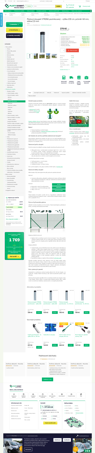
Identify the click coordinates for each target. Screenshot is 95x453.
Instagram (55, 416)
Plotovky (9, 57)
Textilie (8, 162)
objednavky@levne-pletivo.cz (49, 410)
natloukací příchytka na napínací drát (49, 131)
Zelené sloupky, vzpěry (12, 93)
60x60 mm (10, 107)
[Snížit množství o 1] (65, 51)
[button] (79, 121)
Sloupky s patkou (12, 119)
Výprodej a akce (10, 85)
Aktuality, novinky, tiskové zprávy (29, 414)
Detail (39, 347)
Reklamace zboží (14, 408)
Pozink (72, 57)
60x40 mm (10, 103)
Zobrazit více (47, 379)
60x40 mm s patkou (12, 105)
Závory (8, 188)
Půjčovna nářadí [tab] (32, 96)
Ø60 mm (9, 113)
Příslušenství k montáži (12, 184)
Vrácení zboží (14, 410)
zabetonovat (32, 109)
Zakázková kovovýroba (16, 418)
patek (37, 112)
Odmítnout (58, 440)
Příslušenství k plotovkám (13, 147)
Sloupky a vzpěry (11, 91)
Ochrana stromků (11, 160)
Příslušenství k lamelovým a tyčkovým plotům (15, 149)
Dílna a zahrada (10, 166)
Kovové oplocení (11, 71)
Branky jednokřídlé (11, 176)
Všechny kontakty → (79, 413)
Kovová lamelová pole (13, 77)
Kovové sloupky (11, 81)
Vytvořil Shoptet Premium (84, 436)
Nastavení (28, 449)
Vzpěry (9, 109)
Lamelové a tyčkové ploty (13, 69)
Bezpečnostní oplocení (12, 63)
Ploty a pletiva (9, 47)
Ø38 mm (9, 97)
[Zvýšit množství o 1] (65, 49)
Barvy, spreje (10, 168)
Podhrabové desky (11, 154)
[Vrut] (56, 111)
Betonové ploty (10, 55)
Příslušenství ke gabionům (13, 145)
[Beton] (50, 111)
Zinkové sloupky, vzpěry (12, 95)
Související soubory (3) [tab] (39, 92)
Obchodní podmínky (15, 413)
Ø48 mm (9, 99)
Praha (77, 405)
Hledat (58, 6)
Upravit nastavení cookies (33, 435)
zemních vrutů (36, 111)
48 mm (72, 61)
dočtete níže (60, 167)
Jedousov (77, 410)
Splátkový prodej (14, 416)
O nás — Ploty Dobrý (28, 408)
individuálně (8, 223)
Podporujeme (27, 417)
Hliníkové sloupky (12, 135)
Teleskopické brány (11, 182)
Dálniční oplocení (11, 61)
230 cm (72, 67)
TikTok (54, 418)
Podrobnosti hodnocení (46, 25)
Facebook (45, 416)
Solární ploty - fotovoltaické (13, 172)
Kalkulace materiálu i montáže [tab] (79, 92)
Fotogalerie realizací (10, 190)
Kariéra (25, 410)
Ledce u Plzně (68, 405)
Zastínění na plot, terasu (12, 152)
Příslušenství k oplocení (12, 139)
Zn (71, 59)
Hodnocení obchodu (47, 355)
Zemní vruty (9, 156)
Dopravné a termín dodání (46, 1)
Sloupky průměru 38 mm (34, 121)
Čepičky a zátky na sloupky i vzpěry (15, 123)
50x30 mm (10, 111)
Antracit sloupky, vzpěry (12, 115)
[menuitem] (8, 11)
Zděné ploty (10, 87)
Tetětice (67, 410)
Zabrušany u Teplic (69, 413)
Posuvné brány (10, 180)
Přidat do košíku (73, 50)
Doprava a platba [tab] (65, 92)
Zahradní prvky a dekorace (13, 164)
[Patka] (50, 116)
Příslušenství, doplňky (10, 89)
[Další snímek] (56, 41)
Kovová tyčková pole (12, 79)
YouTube (44, 418)
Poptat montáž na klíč (50, 423)
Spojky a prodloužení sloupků (14, 125)
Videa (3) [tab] (49, 92)
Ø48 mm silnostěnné (12, 101)
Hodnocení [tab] (56, 92)
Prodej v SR (26, 405)
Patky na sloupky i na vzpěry (13, 117)
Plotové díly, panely (11, 51)
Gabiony (9, 53)
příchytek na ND (57, 258)
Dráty (8, 137)
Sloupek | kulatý (74, 65)
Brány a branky (9, 174)
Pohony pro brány (11, 186)
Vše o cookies (27, 420)
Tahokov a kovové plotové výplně (14, 67)
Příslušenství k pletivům (12, 141)
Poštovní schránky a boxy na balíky (15, 170)
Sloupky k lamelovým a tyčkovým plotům (14, 130)
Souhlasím (67, 440)
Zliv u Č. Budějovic (69, 408)
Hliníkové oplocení (11, 83)
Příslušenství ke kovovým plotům (15, 75)
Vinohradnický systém (12, 65)
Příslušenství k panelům (12, 143)
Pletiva (8, 49)
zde (44, 445)
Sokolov (77, 408)
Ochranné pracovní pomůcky (13, 158)
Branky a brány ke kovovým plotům (16, 73)
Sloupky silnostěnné (12, 121)
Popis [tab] (29, 92)
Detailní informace (64, 69)
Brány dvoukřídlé (11, 178)
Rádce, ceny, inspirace (16, 390)
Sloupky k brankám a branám (13, 127)
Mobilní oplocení (10, 59)
